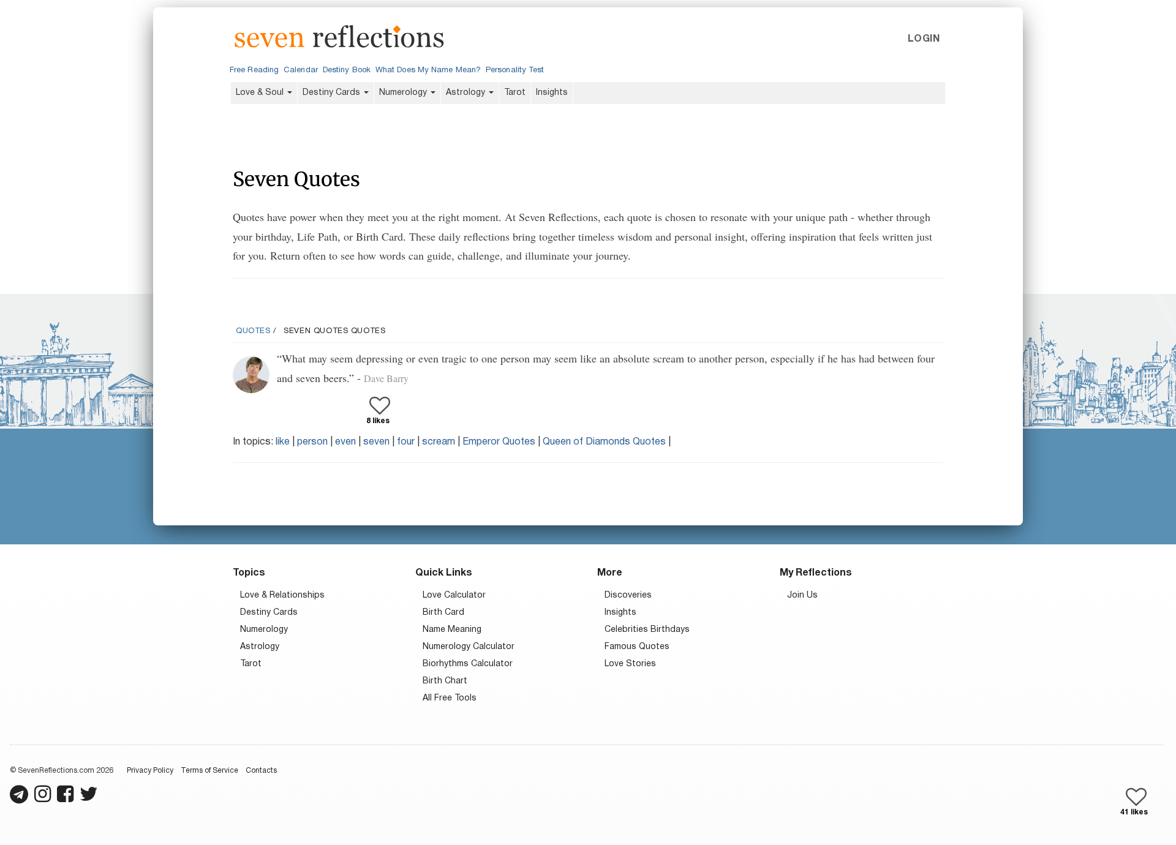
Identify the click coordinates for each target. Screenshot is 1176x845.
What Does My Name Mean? (428, 70)
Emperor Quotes (498, 442)
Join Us (802, 595)
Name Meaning (452, 630)
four (406, 442)
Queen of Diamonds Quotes (604, 442)
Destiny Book (347, 70)
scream (438, 442)
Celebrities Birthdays (647, 630)
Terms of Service (209, 770)
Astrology (467, 93)
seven (376, 442)
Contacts (261, 770)
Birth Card (443, 613)
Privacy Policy (150, 770)
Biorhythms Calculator (468, 664)
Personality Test (515, 70)
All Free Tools (450, 698)
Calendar (301, 70)
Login (924, 39)
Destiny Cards (333, 93)
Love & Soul (261, 93)
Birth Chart (445, 681)
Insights (552, 93)
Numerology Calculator (468, 647)
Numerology (404, 93)
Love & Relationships (282, 595)
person (312, 442)
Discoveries (628, 595)
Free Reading (254, 70)
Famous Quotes (637, 647)
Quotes (253, 331)
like (283, 442)
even (345, 442)
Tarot (515, 93)
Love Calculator (454, 595)
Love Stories (630, 664)
